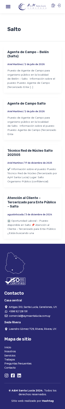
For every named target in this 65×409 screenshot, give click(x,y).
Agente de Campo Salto (26, 103)
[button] (8, 6)
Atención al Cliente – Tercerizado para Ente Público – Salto (31, 202)
